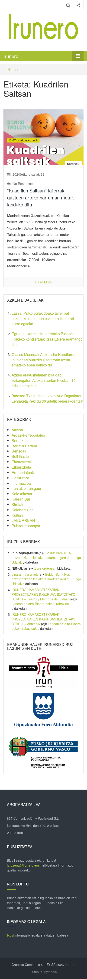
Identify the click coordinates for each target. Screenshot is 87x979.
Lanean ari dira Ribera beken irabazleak (41, 603)
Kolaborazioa (23, 509)
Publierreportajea (26, 525)
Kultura (17, 515)
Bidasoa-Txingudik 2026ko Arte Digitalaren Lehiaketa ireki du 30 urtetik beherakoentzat (47, 398)
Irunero (10, 56)
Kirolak (17, 504)
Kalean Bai (21, 499)
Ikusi (10, 935)
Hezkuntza (20, 478)
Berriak (17, 440)
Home (11, 69)
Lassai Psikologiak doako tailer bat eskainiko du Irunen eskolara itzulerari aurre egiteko (43, 318)
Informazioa (21, 483)
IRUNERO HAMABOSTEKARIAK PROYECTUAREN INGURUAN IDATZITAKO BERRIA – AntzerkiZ (43, 619)
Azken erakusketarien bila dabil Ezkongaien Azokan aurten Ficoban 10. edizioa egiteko (44, 380)
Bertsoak (19, 451)
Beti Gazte (20, 456)
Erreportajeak (23, 472)
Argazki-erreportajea (28, 435)
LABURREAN (23, 520)
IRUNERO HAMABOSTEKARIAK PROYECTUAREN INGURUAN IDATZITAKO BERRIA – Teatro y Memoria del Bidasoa (43, 594)
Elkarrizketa (21, 467)
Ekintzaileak (22, 461)
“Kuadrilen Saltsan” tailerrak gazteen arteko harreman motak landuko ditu (40, 197)
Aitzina (17, 429)
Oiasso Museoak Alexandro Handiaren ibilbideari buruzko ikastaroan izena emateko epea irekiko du (43, 360)
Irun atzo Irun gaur (26, 488)
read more (43, 282)
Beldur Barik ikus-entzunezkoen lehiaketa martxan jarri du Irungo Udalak (46, 557)
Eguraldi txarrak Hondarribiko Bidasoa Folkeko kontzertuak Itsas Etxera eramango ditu (47, 339)
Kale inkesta (22, 493)
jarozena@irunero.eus (23, 865)
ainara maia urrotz (25, 574)
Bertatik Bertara (24, 446)
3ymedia (50, 971)
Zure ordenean (45, 568)
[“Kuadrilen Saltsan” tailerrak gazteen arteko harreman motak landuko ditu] (43, 136)
